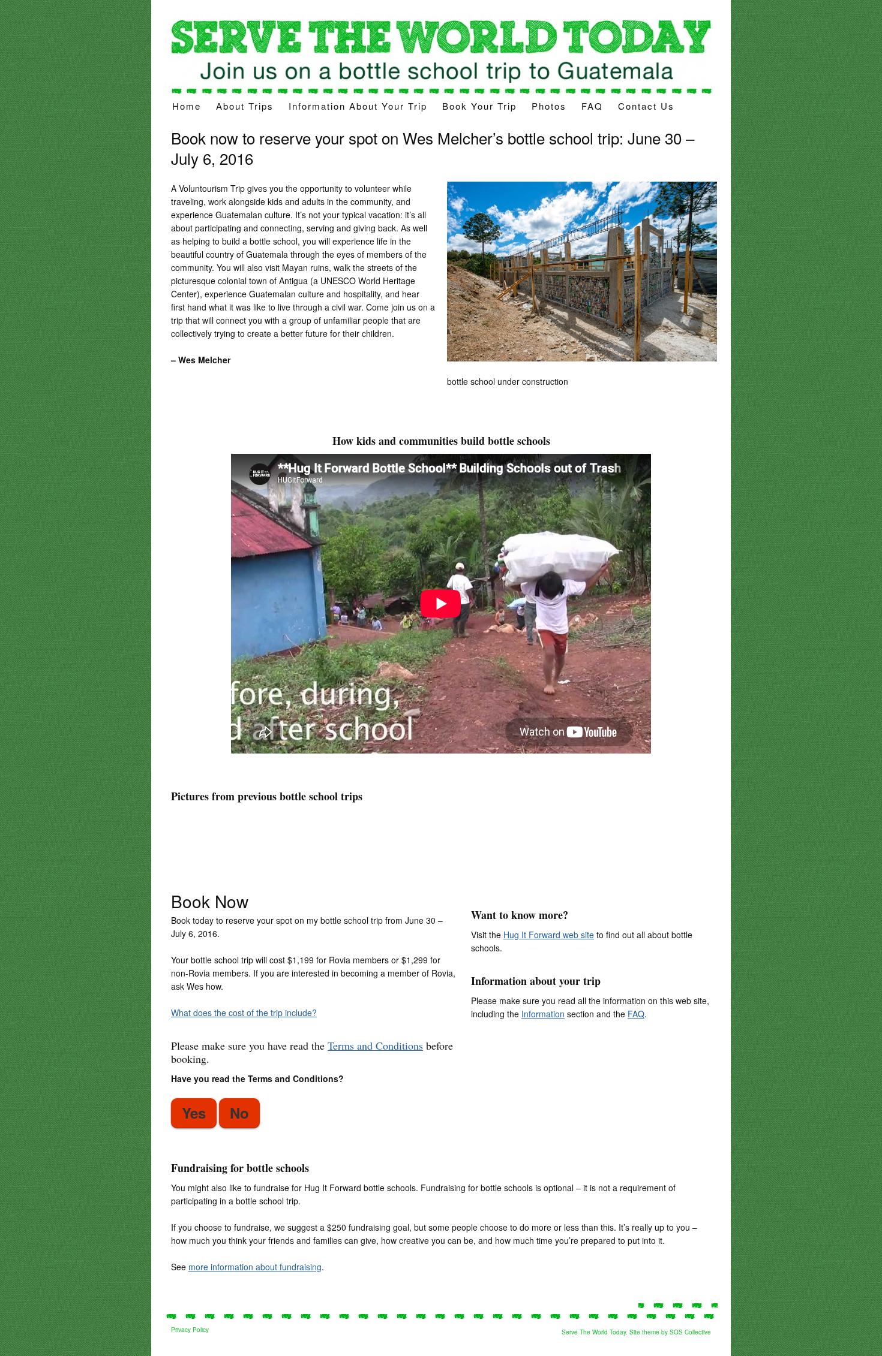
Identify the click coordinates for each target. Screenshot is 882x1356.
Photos (549, 106)
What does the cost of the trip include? (244, 1012)
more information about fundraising (255, 1267)
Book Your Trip (479, 106)
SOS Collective (690, 1332)
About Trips (245, 106)
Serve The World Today (594, 1332)
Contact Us (646, 106)
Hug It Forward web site (548, 935)
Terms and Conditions (375, 1045)
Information (543, 1014)
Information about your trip (358, 106)
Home (186, 106)
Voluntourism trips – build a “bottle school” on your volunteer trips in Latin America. (441, 55)
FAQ (592, 106)
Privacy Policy (190, 1329)
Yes (194, 1112)
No (239, 1112)
